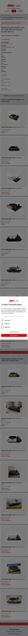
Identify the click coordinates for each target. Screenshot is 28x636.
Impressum (21, 316)
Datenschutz (15, 316)
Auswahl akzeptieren (14, 331)
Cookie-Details (7, 316)
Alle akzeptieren (14, 335)
